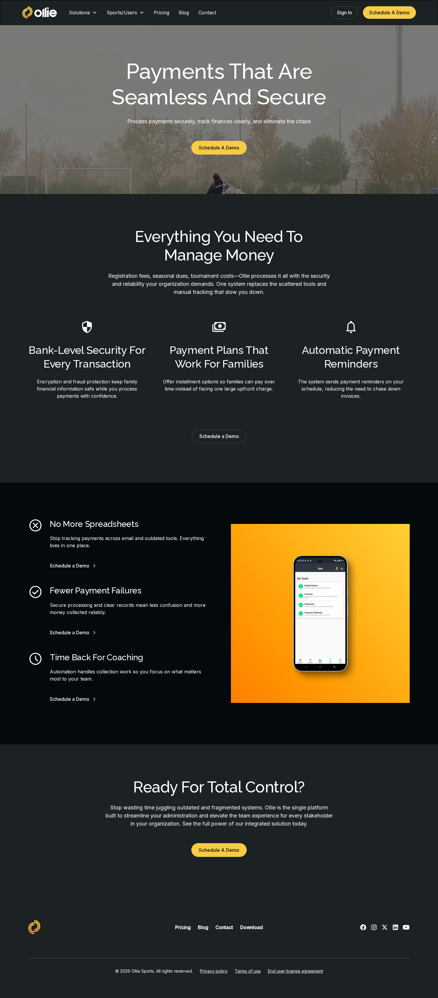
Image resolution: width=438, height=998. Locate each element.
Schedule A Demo (389, 13)
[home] (39, 12)
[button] (83, 12)
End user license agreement (295, 971)
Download (251, 927)
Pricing (161, 13)
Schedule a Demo (219, 436)
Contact (207, 13)
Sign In (344, 13)
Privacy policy (214, 971)
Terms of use (248, 971)
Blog (184, 13)
